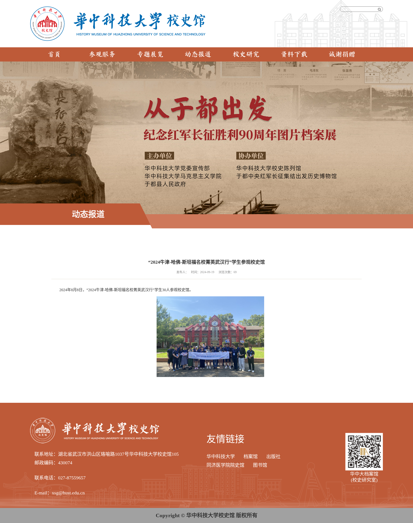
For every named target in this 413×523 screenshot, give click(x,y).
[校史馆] (117, 8)
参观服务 (102, 55)
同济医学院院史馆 (225, 465)
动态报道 (198, 55)
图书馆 (260, 465)
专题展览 (150, 55)
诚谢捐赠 (342, 55)
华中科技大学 (220, 456)
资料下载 (294, 55)
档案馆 (250, 456)
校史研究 (246, 55)
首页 (54, 55)
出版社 (273, 456)
